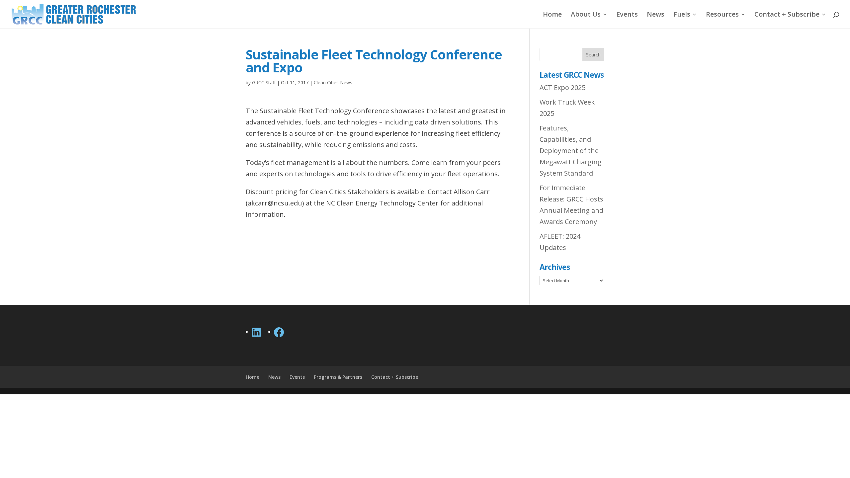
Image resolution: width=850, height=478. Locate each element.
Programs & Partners (338, 377)
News (655, 15)
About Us (586, 15)
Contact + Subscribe (786, 15)
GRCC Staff (264, 82)
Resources (722, 15)
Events (627, 15)
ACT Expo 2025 (562, 87)
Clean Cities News (333, 82)
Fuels (681, 15)
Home (552, 15)
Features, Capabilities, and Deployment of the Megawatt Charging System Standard (571, 150)
